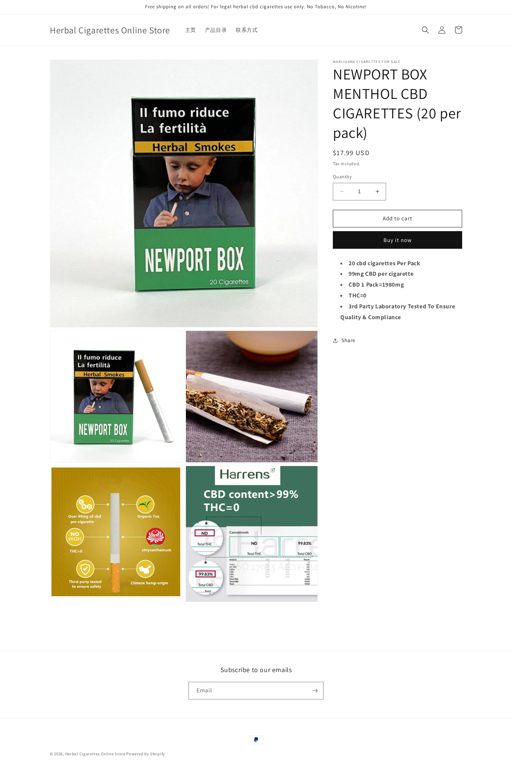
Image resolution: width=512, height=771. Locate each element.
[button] (425, 30)
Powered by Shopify (145, 753)
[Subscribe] (315, 690)
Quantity (342, 176)
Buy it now (397, 240)
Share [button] (348, 340)
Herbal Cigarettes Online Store (95, 753)
